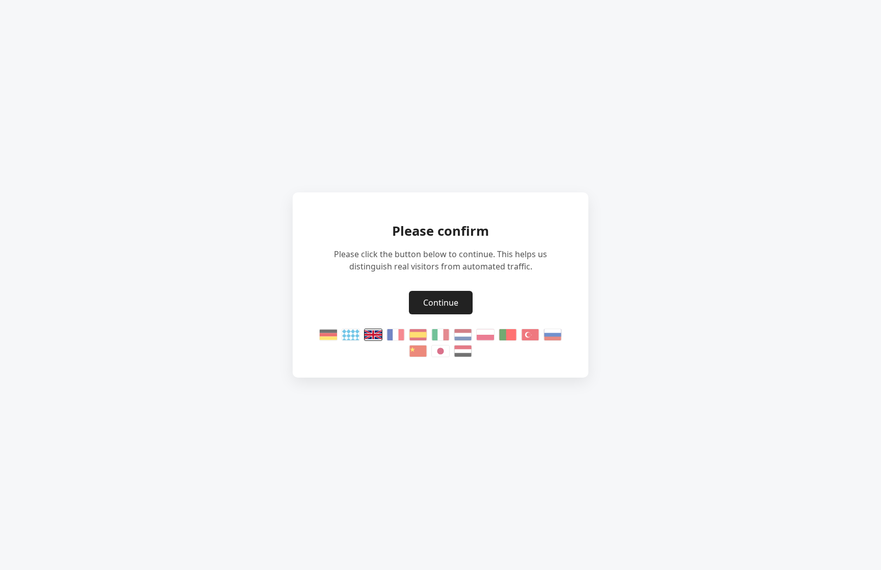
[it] (440, 335)
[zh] (418, 351)
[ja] (440, 351)
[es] (418, 335)
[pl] (485, 335)
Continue (440, 302)
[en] (373, 335)
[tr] (530, 335)
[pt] (508, 335)
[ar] (463, 351)
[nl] (463, 335)
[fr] (395, 335)
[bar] (351, 335)
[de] (328, 335)
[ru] (552, 335)
